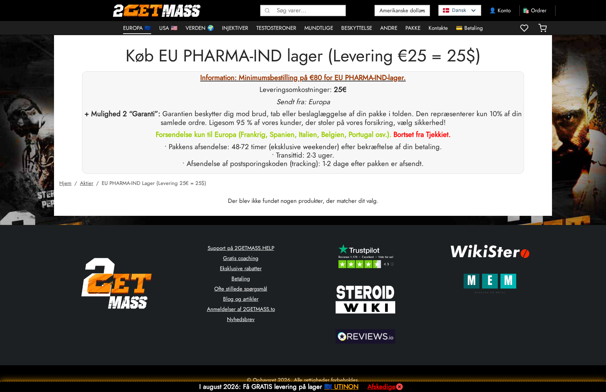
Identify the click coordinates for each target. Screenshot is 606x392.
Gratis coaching (240, 258)
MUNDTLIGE (318, 28)
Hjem (65, 183)
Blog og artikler (240, 299)
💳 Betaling (469, 28)
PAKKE (412, 28)
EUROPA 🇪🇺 (137, 28)
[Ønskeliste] (525, 28)
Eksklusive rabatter (241, 268)
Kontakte (438, 28)
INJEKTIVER (235, 28)
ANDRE (388, 28)
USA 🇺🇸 (168, 28)
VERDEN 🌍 (200, 28)
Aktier (86, 183)
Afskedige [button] (382, 386)
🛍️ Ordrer (534, 10)
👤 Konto (500, 10)
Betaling (240, 279)
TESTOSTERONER (276, 28)
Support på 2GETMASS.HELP (241, 248)
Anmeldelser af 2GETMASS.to (241, 309)
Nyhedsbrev (241, 319)
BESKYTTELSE (356, 28)
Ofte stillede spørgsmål (240, 289)
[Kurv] (542, 28)
